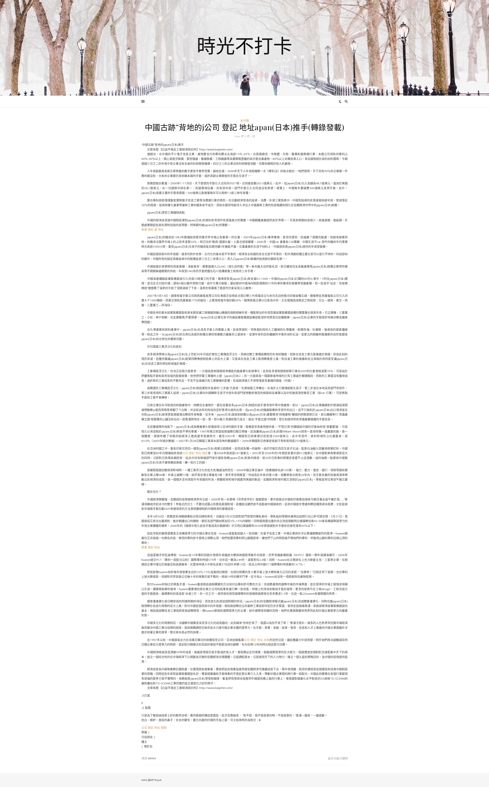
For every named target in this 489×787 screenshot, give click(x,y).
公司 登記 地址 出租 (257, 640)
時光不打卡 (244, 45)
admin (152, 758)
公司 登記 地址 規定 (195, 453)
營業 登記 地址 (150, 547)
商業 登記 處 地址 (152, 229)
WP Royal (155, 780)
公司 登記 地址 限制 (154, 727)
